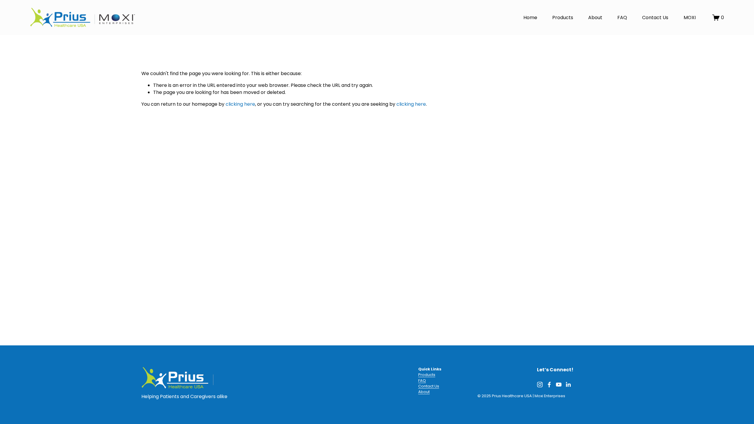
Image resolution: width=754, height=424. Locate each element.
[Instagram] (540, 384)
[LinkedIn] (568, 384)
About (595, 17)
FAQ (622, 17)
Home (530, 17)
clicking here (240, 104)
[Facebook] (549, 384)
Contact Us (655, 17)
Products (562, 17)
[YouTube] (559, 384)
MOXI (690, 17)
